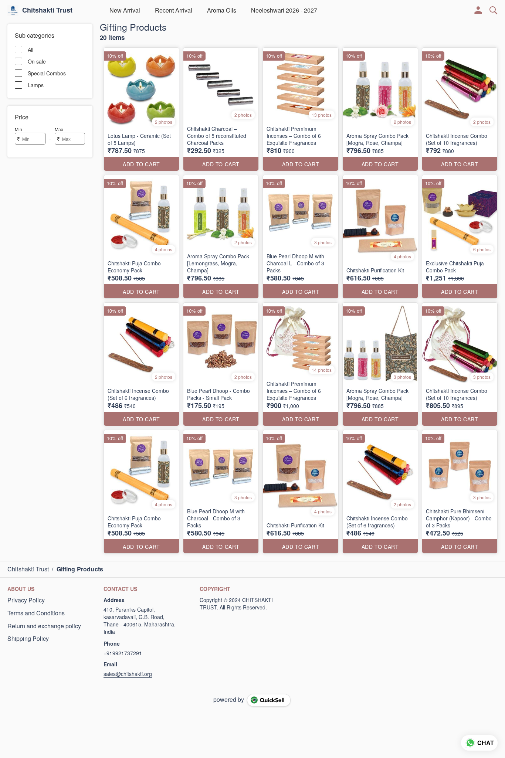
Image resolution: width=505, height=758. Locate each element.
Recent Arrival (173, 10)
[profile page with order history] (478, 10)
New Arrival (124, 10)
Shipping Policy (28, 639)
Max (59, 129)
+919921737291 (123, 653)
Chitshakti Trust (47, 10)
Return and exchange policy (44, 626)
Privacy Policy (26, 600)
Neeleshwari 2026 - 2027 (284, 10)
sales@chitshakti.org (128, 673)
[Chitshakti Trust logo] (12, 10)
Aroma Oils (221, 10)
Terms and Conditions (36, 613)
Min (18, 129)
